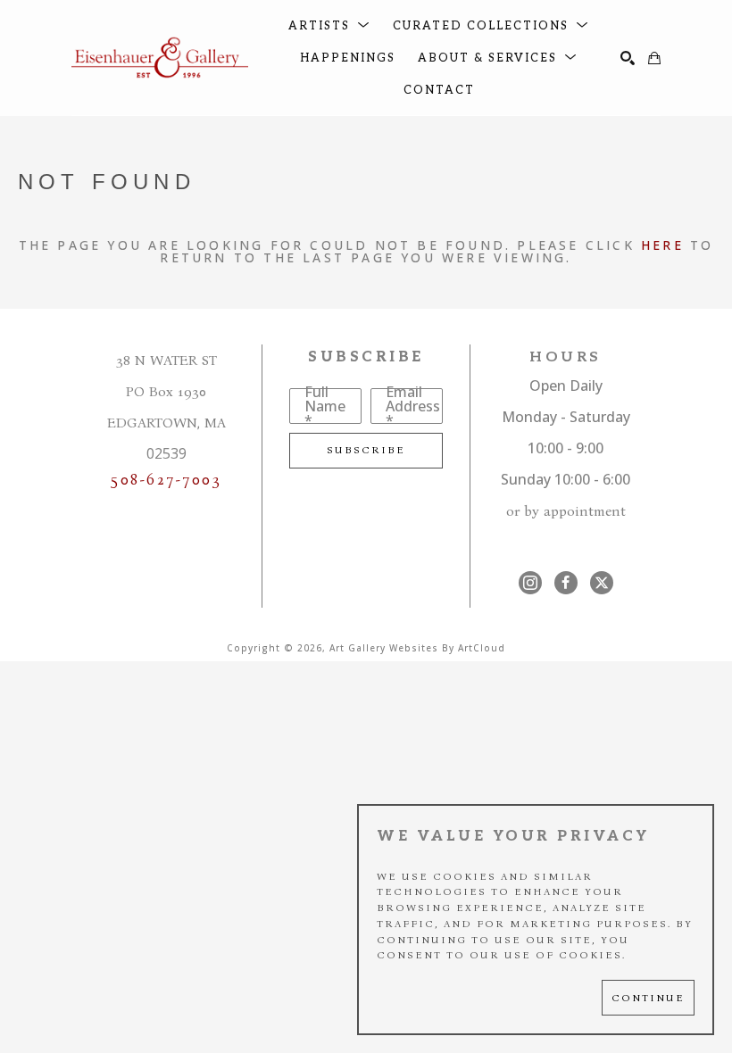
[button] (329, 26)
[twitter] (601, 582)
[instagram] (530, 582)
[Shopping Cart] (654, 58)
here (662, 244)
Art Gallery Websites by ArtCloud (417, 648)
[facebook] (566, 582)
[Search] (627, 58)
